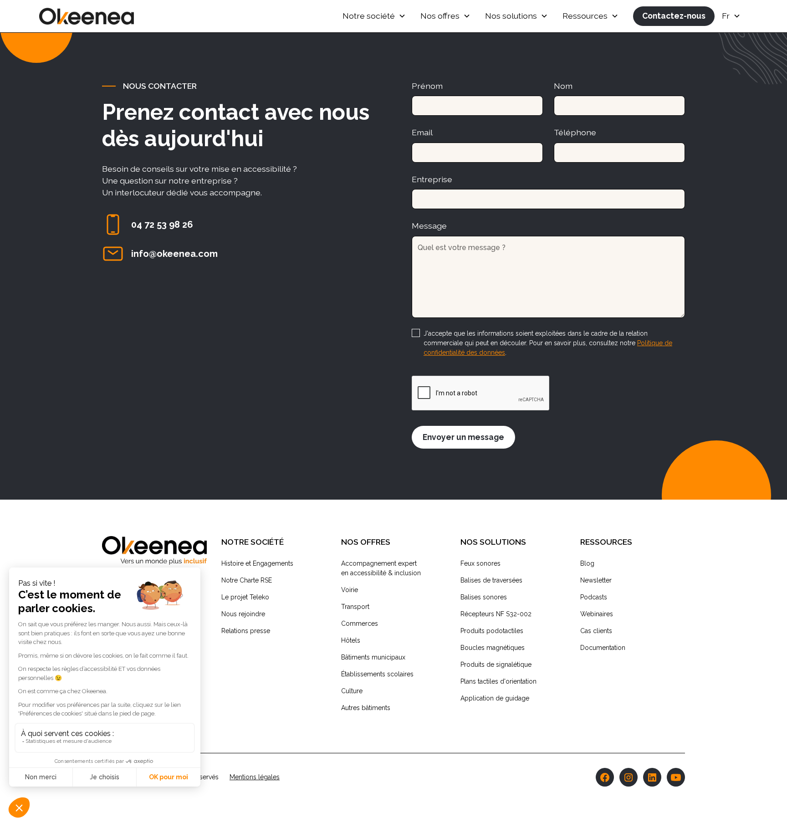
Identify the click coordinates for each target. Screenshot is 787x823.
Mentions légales (255, 777)
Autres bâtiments (365, 707)
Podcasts (593, 597)
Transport (355, 606)
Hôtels (350, 640)
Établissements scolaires (377, 674)
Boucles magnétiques (492, 647)
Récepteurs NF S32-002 (495, 614)
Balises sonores (483, 597)
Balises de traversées (491, 580)
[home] (86, 16)
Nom (563, 86)
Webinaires (596, 614)
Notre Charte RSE (246, 580)
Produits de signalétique (495, 664)
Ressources (585, 15)
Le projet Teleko (245, 597)
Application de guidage (494, 698)
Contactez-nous (673, 15)
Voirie (349, 589)
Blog (587, 563)
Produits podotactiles (491, 630)
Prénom (427, 86)
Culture (352, 691)
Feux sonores (480, 563)
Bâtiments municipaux (373, 657)
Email (422, 132)
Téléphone (575, 132)
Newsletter (596, 580)
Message (429, 225)
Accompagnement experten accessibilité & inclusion (381, 568)
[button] (374, 16)
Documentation (602, 647)
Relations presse (245, 630)
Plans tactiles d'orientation (498, 681)
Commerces (359, 623)
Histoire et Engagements (257, 563)
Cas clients (596, 630)
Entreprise (432, 179)
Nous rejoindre (243, 614)
